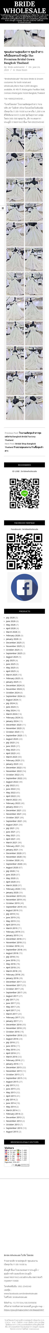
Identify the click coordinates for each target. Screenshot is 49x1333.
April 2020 (11, 881)
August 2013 (12, 1131)
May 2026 (11, 624)
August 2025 (12, 656)
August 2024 (12, 699)
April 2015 (11, 1096)
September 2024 (14, 696)
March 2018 (11, 971)
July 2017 (10, 999)
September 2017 (14, 992)
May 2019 (11, 921)
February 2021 (13, 846)
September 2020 (14, 863)
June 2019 (11, 917)
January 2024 (12, 721)
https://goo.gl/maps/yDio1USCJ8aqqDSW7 (24, 1309)
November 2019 (14, 899)
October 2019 (12, 903)
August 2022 (12, 781)
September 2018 (14, 949)
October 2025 (12, 649)
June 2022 (11, 789)
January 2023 (12, 764)
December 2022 (14, 767)
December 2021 (14, 810)
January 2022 (12, 806)
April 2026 (11, 628)
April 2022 (11, 796)
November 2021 (14, 814)
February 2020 (13, 888)
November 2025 (14, 646)
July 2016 (10, 1042)
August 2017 (12, 996)
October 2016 (12, 1031)
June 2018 (11, 960)
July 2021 (10, 828)
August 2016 (12, 1038)
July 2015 (10, 1085)
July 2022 (10, 785)
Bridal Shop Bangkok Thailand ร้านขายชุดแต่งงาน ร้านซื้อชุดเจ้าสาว (24, 447)
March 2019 (11, 928)
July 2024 (10, 703)
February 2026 (13, 635)
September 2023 (14, 735)
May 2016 (11, 1049)
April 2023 (11, 753)
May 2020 (11, 878)
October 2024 (12, 692)
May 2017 (11, 1006)
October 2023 (12, 731)
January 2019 (12, 935)
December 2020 (14, 853)
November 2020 (14, 856)
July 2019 (10, 913)
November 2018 (14, 942)
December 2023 (14, 724)
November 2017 (14, 985)
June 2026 (11, 621)
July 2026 (10, 617)
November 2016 (14, 1028)
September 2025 (14, 653)
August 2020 (12, 867)
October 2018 (12, 946)
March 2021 (11, 842)
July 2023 (10, 742)
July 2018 (10, 956)
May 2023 (11, 749)
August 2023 (12, 739)
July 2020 (10, 871)
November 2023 (14, 728)
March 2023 (11, 756)
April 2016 (11, 1053)
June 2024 (11, 706)
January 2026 (12, 639)
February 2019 (13, 931)
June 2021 (11, 831)
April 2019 (11, 924)
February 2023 (13, 760)
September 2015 (14, 1078)
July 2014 (10, 1099)
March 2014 (11, 1110)
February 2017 (13, 1017)
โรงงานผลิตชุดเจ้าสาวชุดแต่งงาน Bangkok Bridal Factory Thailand (23, 436)
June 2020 (11, 874)
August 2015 (12, 1081)
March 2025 (11, 674)
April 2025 (11, 671)
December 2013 (14, 1117)
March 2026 (11, 631)
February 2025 (13, 678)
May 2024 (11, 710)
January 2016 (12, 1063)
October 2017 (12, 988)
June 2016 (11, 1046)
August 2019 (12, 910)
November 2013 (14, 1121)
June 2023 (11, 746)
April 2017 (11, 1010)
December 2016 (14, 1024)
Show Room (21, 70)
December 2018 (14, 938)
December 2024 (14, 685)
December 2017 (14, 981)
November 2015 (14, 1071)
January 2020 (12, 892)
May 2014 (11, 1106)
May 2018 (11, 963)
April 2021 (11, 839)
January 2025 (12, 681)
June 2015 (11, 1088)
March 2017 (11, 1013)
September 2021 (14, 821)
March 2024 (11, 714)
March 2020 (11, 885)
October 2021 (12, 817)
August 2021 (12, 824)
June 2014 (11, 1103)
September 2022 (14, 778)
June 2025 (11, 664)
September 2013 (14, 1128)
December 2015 (14, 1067)
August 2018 (12, 953)
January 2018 (12, 978)
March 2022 (11, 799)
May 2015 (11, 1092)
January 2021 (12, 849)
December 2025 (14, 642)
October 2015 (12, 1074)
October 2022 (12, 774)
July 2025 (10, 660)
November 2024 (14, 689)
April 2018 (11, 967)
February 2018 (13, 974)
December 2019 (14, 896)
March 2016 (11, 1056)
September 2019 (14, 906)
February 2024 (13, 717)
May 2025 (11, 667)
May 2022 (11, 792)
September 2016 (14, 1035)
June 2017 (11, 1003)
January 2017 (12, 1021)
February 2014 (13, 1113)
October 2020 (12, 860)
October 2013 (12, 1124)
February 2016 (13, 1060)
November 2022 (14, 771)
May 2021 (11, 835)
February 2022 (13, 803)
